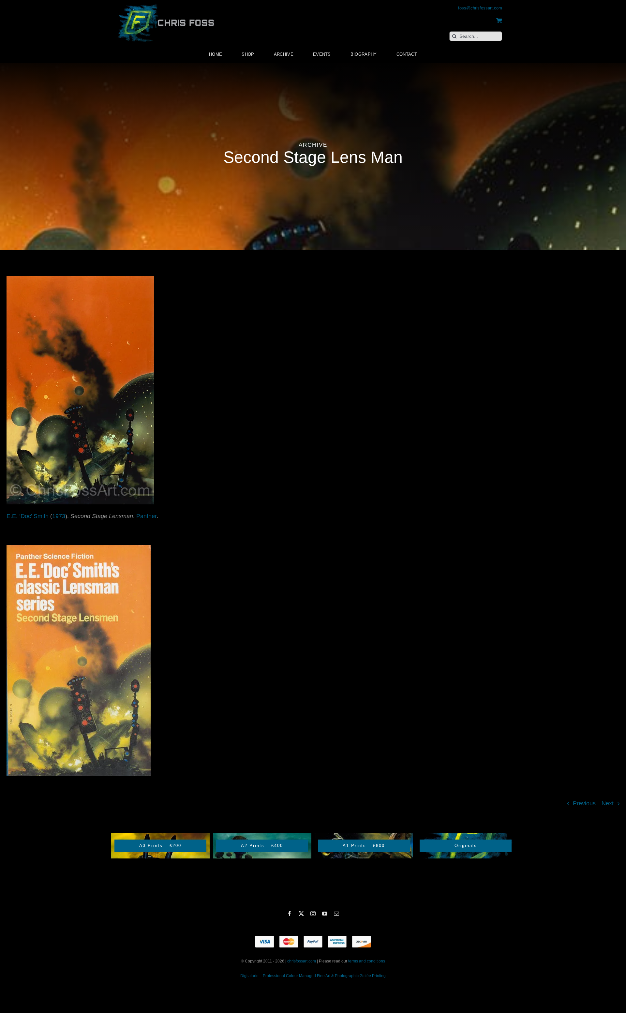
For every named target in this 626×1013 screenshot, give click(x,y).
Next (608, 803)
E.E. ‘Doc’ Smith (28, 516)
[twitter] (301, 913)
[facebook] (289, 913)
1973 (58, 516)
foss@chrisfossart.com (480, 8)
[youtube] (324, 913)
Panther (146, 516)
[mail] (336, 913)
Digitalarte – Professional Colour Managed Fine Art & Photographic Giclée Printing (313, 976)
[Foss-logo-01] (166, 3)
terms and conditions (366, 961)
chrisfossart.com (302, 961)
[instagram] (313, 913)
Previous (584, 803)
